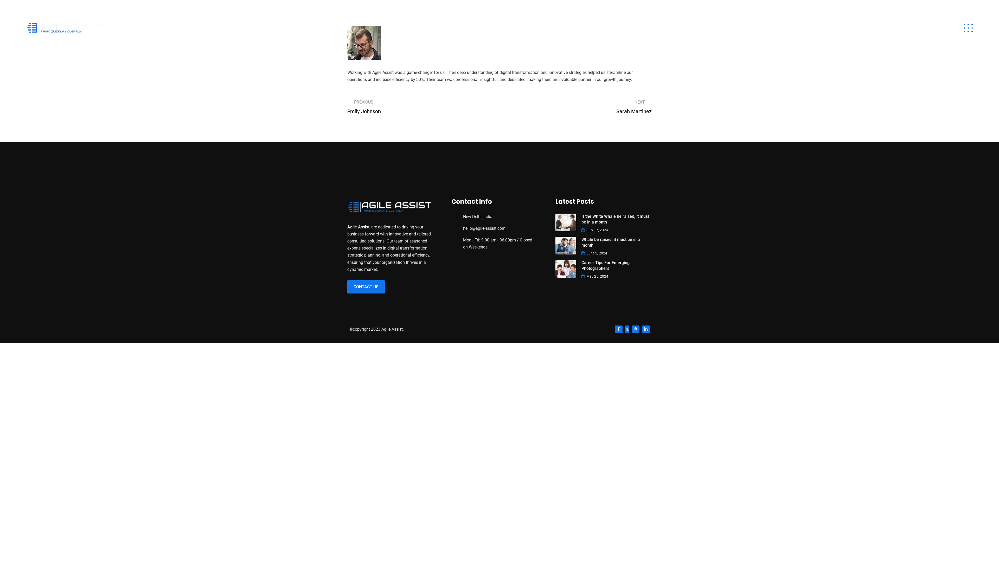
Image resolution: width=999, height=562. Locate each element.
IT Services (832, 28)
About (702, 28)
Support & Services (914, 28)
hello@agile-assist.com (50, 6)
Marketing (869, 28)
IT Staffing (734, 28)
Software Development (782, 28)
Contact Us (366, 286)
